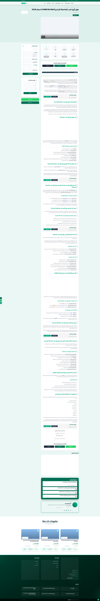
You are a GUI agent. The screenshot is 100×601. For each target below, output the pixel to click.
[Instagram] (68, 510)
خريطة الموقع (49, 3)
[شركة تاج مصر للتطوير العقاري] (44, 538)
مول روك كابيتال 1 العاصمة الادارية (66, 113)
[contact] (1, 303)
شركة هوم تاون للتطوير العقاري (69, 389)
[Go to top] (98, 600)
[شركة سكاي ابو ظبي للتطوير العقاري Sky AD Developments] (25, 538)
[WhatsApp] (64, 510)
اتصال (59, 65)
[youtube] (23, 0)
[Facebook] (70, 510)
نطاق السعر (35, 65)
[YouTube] (66, 510)
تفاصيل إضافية (35, 70)
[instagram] (24, 0)
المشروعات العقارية (67, 3)
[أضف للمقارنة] (77, 530)
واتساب (71, 65)
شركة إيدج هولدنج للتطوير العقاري (46, 57)
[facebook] (21, 0)
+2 (43, 36)
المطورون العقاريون (57, 3)
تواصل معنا (36, 561)
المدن (62, 3)
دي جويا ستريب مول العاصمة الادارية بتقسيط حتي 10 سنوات (50, 541)
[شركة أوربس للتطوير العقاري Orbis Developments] (64, 538)
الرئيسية (72, 3)
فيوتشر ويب (22, 599)
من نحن (45, 3)
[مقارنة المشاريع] (27, 3)
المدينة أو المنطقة (34, 59)
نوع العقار (35, 52)
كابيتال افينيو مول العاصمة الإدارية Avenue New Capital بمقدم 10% (31, 541)
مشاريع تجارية (73, 56)
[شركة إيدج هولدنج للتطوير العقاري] (24, 12)
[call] (1, 298)
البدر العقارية (69, 599)
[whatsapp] (1, 300)
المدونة (53, 3)
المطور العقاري (35, 62)
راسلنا (47, 65)
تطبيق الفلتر (31, 73)
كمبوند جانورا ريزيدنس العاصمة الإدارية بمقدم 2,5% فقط (69, 541)
